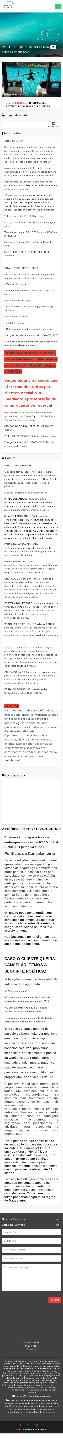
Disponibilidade (16, 103)
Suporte (31, 1349)
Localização (27, 106)
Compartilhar (53, 47)
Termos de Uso (31, 1342)
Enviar (55, 1300)
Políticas (43, 106)
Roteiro (11, 106)
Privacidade (31, 1345)
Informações (37, 103)
